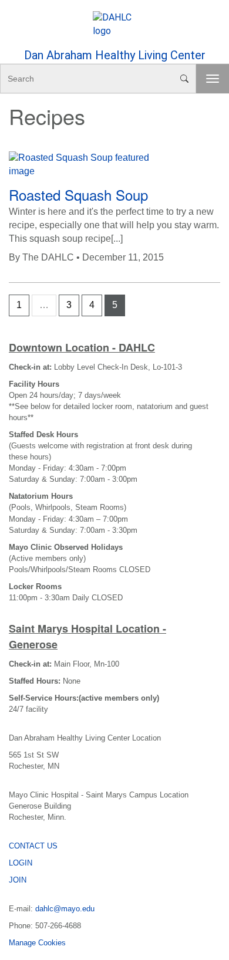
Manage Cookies (37, 942)
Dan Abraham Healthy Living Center (115, 55)
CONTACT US (33, 845)
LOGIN (20, 862)
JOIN (17, 880)
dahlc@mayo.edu (65, 908)
